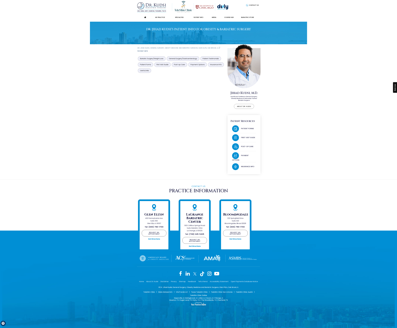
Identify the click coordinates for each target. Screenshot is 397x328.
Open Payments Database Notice (244, 281)
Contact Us (254, 5)
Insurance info (247, 166)
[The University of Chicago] (204, 7)
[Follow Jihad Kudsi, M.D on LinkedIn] (187, 273)
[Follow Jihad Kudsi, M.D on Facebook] (180, 273)
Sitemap (182, 281)
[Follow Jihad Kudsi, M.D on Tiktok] (202, 273)
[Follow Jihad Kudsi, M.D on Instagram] (209, 273)
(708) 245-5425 (196, 234)
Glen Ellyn (154, 215)
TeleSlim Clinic (149, 292)
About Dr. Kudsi (244, 106)
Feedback (192, 281)
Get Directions (154, 239)
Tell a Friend (202, 281)
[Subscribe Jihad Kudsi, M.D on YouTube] (216, 273)
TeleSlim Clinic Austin (244, 292)
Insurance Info (216, 64)
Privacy (174, 281)
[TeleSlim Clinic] (183, 7)
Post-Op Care (247, 146)
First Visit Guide (162, 64)
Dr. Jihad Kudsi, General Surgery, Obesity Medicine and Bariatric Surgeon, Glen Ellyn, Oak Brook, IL (178, 48)
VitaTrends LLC (182, 292)
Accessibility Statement (219, 281)
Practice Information (198, 189)
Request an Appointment (154, 233)
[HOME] (145, 17)
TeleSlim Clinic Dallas (198, 295)
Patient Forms (145, 64)
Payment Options (198, 64)
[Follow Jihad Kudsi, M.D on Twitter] (195, 273)
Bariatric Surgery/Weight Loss (151, 58)
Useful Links (144, 70)
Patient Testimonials (211, 58)
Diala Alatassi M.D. (165, 292)
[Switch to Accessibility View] (3, 323)
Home (141, 281)
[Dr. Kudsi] (151, 7)
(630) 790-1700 (156, 227)
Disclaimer (164, 281)
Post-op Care (179, 64)
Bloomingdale (235, 215)
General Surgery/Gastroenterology (183, 58)
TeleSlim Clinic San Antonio (222, 292)
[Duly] (222, 7)
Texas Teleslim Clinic (199, 292)
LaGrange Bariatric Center (194, 218)
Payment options (240, 157)
